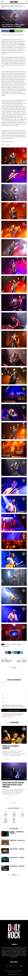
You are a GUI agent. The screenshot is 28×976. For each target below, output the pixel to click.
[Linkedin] (15, 652)
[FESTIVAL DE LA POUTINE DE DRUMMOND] (14, 735)
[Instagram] (10, 966)
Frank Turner (7, 644)
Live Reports (7, 5)
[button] (2, 2)
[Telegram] (21, 652)
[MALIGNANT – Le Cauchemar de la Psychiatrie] (5, 833)
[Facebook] (6, 652)
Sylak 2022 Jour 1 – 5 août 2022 (17, 849)
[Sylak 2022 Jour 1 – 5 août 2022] (5, 851)
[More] (24, 31)
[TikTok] (14, 966)
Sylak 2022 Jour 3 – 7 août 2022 (17, 857)
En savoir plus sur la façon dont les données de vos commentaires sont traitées (12, 715)
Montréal (19, 644)
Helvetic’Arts (7, 970)
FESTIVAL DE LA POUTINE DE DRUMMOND (10, 747)
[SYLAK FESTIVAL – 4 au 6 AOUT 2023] (5, 842)
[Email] (18, 652)
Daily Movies (19, 970)
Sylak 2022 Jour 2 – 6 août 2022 (17, 866)
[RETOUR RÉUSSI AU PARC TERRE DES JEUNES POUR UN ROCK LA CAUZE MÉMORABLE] (14, 771)
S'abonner (14, 818)
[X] (9, 652)
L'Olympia (14, 644)
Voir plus (14, 802)
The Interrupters (5, 646)
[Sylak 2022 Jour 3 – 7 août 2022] (5, 859)
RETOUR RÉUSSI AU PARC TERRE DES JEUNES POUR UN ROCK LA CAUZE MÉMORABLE (13, 784)
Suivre (14, 811)
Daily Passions (13, 970)
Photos (12, 22)
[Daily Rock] (6, 670)
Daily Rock (14, 667)
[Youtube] (21, 966)
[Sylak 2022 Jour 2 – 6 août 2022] (5, 868)
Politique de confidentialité (14, 972)
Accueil (2, 5)
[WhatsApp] (12, 652)
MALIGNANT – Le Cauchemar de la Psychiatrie (17, 832)
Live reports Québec (15, 5)
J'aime (5, 811)
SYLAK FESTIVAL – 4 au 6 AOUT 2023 (17, 840)
